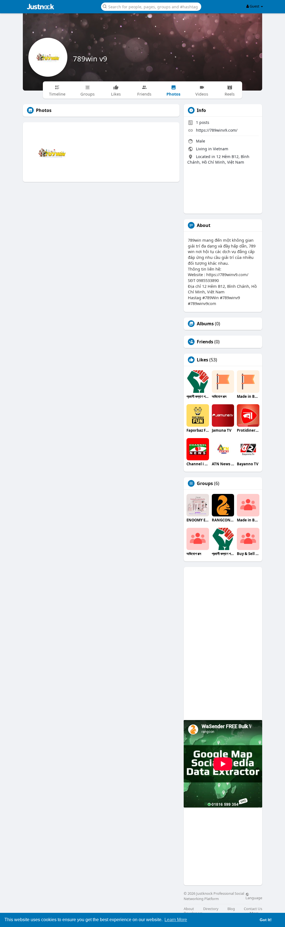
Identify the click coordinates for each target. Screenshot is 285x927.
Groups (205, 483)
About (189, 909)
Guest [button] (254, 6)
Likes (202, 360)
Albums (205, 323)
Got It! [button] (266, 920)
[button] (151, 6)
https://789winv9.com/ (216, 130)
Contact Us (253, 909)
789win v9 (90, 59)
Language (253, 897)
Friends (205, 341)
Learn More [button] (175, 919)
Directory (210, 909)
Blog (231, 909)
